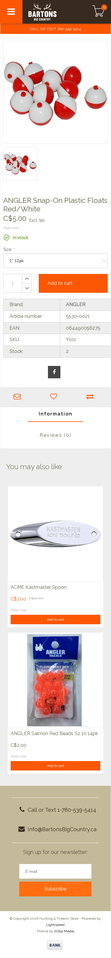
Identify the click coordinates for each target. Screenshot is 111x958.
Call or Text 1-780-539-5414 (62, 810)
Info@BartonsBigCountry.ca (62, 829)
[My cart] (98, 11)
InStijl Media (64, 931)
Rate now (11, 228)
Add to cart (55, 619)
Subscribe (55, 889)
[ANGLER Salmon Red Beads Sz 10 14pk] (55, 679)
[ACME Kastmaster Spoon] (55, 533)
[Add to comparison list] (91, 397)
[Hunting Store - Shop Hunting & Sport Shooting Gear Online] (50, 12)
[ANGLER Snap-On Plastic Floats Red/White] (55, 92)
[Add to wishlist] (55, 397)
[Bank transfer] (54, 945)
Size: (9, 249)
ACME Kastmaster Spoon (39, 587)
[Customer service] (18, 397)
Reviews (56, 435)
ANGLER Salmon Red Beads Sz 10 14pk (54, 733)
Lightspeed (55, 925)
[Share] (54, 372)
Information (56, 414)
